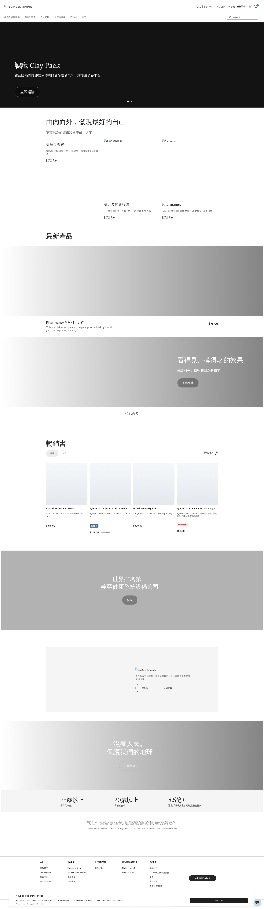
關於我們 (44, 868)
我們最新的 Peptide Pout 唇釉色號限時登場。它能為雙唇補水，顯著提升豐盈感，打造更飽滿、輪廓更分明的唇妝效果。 (72, 78)
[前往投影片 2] (132, 101)
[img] (67, 424)
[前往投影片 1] (128, 101)
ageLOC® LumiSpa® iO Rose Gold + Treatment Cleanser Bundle (110, 508)
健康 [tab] (65, 453)
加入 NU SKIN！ (202, 878)
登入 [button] (251, 6)
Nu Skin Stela (128, 872)
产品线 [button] (73, 17)
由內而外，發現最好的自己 (85, 121)
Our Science (45, 872)
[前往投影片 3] (136, 101)
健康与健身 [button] (59, 17)
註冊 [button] (243, 6)
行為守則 (44, 877)
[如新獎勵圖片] (154, 669)
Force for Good (75, 868)
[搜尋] (230, 17)
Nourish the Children (77, 872)
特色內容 (132, 413)
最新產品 (59, 236)
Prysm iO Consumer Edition (60, 508)
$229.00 (94, 532)
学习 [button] (84, 17)
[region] (132, 421)
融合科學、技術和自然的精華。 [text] (200, 370)
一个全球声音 (46, 881)
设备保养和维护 (156, 886)
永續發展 (71, 877)
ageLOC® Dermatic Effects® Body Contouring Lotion (197, 508)
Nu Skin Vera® (128, 868)
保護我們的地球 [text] (130, 752)
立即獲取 (27, 96)
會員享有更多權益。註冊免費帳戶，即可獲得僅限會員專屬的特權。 (162, 677)
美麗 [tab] (52, 453)
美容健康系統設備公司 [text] (130, 586)
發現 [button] (130, 600)
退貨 (151, 877)
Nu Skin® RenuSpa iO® (145, 508)
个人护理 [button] (45, 17)
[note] (132, 825)
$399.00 (137, 525)
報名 (145, 688)
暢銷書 (56, 443)
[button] (74, 153)
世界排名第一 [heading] (129, 579)
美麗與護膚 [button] (30, 17)
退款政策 (153, 881)
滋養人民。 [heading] (129, 743)
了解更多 (167, 688)
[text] (72, 801)
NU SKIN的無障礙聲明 (159, 872)
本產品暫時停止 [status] (182, 524)
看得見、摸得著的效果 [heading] (210, 360)
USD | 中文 (202, 6)
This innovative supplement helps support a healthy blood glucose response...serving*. (79, 329)
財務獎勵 (99, 868)
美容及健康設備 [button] (12, 17)
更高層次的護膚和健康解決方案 (69, 133)
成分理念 (71, 881)
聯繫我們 (153, 868)
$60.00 (181, 531)
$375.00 (50, 525)
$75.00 (213, 323)
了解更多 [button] (188, 383)
